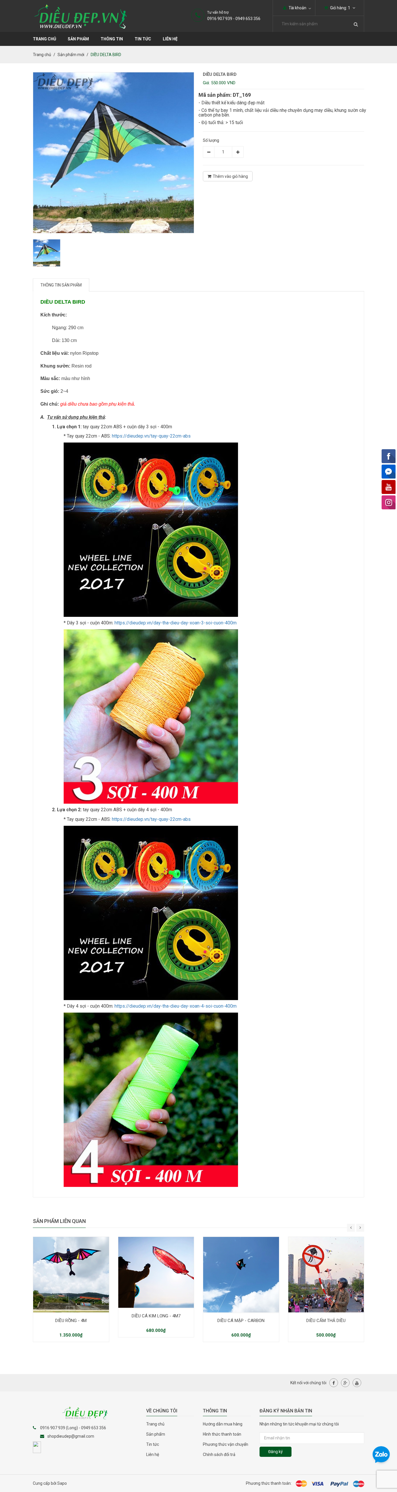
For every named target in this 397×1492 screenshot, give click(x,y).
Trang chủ (155, 1424)
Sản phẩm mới (71, 54)
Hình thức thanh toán (222, 1434)
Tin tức (143, 39)
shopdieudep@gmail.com (70, 1436)
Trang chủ (44, 39)
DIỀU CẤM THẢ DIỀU (326, 1320)
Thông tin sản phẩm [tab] (61, 285)
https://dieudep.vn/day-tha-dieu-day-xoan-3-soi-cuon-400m (176, 623)
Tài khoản (297, 8)
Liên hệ (170, 39)
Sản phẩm (78, 39)
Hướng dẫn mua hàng (222, 1424)
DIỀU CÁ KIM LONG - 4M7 (156, 1316)
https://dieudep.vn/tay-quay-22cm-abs (151, 436)
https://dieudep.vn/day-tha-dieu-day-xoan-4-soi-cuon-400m (176, 1006)
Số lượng (211, 140)
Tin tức (152, 1444)
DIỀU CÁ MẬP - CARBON (240, 1320)
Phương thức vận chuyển (225, 1444)
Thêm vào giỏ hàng (230, 176)
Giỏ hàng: (339, 8)
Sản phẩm (155, 1434)
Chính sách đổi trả (219, 1454)
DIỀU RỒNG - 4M (71, 1320)
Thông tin (112, 39)
